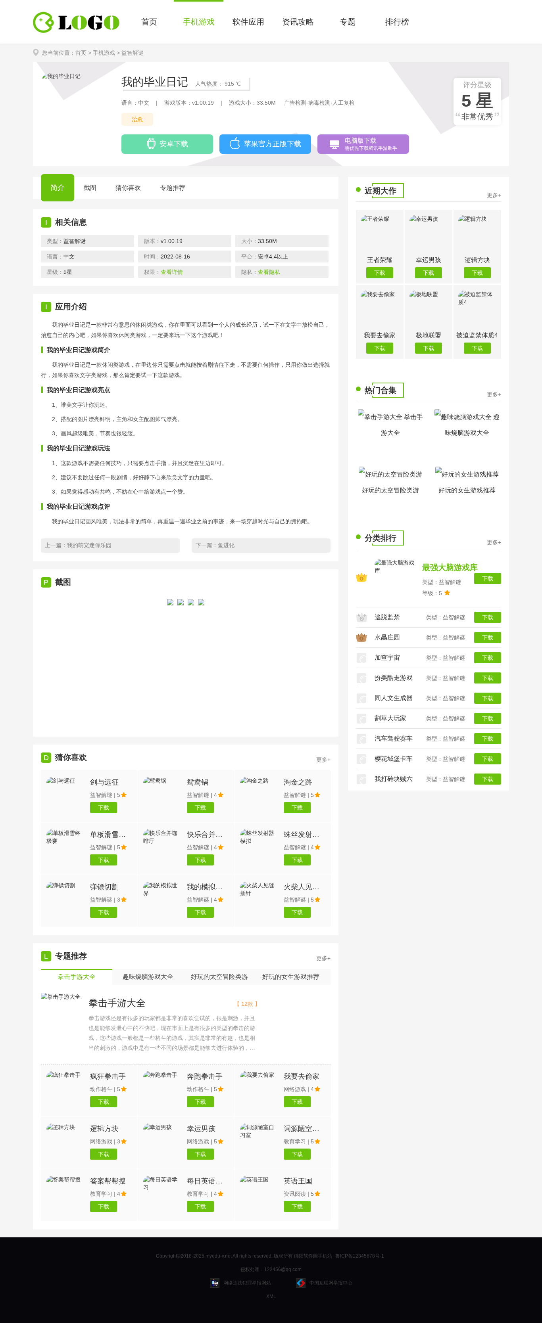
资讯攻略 (298, 21)
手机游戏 (199, 21)
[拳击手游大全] (61, 997)
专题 (348, 21)
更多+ (323, 958)
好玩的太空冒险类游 (390, 490)
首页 (149, 21)
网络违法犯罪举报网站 (247, 1283)
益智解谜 (132, 53)
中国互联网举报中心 (330, 1283)
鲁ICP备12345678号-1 (359, 1256)
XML (271, 1296)
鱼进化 (226, 545)
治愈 (137, 119)
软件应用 (248, 21)
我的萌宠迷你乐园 (89, 545)
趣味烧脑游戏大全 (472, 425)
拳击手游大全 (117, 1003)
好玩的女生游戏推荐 (467, 490)
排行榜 (397, 21)
